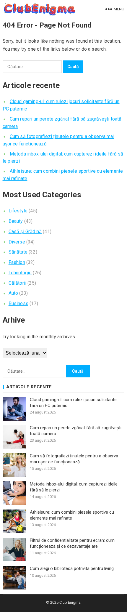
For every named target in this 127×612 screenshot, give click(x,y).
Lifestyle (18, 211)
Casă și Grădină (25, 231)
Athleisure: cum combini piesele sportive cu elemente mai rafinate (72, 515)
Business (18, 303)
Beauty (16, 221)
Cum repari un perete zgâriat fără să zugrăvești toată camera (75, 430)
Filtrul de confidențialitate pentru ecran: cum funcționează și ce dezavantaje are (72, 543)
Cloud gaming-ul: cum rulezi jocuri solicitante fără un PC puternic (73, 402)
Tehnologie (20, 272)
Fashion (17, 262)
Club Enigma (70, 602)
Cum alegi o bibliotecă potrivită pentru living (72, 568)
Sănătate (18, 252)
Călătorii (17, 283)
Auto (13, 293)
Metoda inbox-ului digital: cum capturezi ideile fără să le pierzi (74, 487)
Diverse (17, 242)
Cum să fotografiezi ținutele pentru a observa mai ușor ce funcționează (74, 458)
